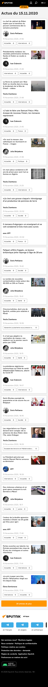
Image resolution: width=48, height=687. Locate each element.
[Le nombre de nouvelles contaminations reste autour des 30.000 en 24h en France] (38, 282)
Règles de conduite (9, 654)
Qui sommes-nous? (9, 640)
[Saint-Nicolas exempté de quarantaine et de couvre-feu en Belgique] (38, 401)
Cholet (20, 538)
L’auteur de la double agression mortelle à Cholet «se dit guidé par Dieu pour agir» (15, 519)
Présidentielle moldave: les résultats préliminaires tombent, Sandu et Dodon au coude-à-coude (16, 55)
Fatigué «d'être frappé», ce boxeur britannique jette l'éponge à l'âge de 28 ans (22, 251)
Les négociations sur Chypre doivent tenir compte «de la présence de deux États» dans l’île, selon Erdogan (15, 431)
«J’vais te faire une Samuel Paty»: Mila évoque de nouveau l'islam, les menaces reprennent (21, 113)
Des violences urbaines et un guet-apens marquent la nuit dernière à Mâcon (15, 489)
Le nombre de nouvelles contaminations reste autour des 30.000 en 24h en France (16, 281)
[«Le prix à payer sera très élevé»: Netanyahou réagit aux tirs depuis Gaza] (38, 579)
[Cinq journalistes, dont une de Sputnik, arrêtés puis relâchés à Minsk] (38, 312)
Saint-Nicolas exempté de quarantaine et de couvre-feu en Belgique (16, 400)
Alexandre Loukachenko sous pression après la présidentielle (21, 327)
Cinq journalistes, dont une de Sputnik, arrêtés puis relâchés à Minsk (16, 311)
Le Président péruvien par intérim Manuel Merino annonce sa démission (16, 459)
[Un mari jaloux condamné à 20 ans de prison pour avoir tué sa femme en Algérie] (38, 174)
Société (20, 216)
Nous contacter (7, 643)
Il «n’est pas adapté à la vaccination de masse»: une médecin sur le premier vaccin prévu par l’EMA (15, 339)
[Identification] (31, 2)
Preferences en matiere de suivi (14, 657)
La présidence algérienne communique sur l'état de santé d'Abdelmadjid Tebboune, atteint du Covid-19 (16, 369)
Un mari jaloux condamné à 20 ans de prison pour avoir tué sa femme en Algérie (15, 172)
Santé (20, 301)
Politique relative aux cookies (13, 647)
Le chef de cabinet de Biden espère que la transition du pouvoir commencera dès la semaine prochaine (14, 24)
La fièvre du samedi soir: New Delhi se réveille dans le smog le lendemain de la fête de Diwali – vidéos (15, 85)
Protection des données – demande (15, 650)
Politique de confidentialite (26, 643)
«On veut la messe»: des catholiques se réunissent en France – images (15, 141)
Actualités (7, 43)
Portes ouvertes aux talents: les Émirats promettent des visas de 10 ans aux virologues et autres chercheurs (16, 549)
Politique (21, 161)
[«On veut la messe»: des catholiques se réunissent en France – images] (38, 142)
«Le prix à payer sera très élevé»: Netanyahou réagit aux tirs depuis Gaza (15, 578)
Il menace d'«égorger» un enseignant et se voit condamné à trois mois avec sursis (22, 225)
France (20, 131)
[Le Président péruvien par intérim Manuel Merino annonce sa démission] (38, 460)
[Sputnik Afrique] (7, 4)
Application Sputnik (26, 654)
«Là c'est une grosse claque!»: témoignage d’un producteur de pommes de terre (22, 199)
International (22, 43)
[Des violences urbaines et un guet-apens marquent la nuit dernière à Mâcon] (38, 490)
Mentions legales (25, 640)
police (20, 509)
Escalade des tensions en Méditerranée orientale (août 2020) (21, 449)
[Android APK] (9, 665)
